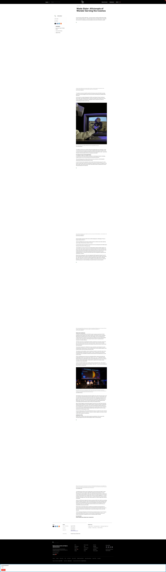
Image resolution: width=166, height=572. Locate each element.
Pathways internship (92, 500)
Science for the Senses (59, 30)
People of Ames (94, 527)
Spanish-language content (90, 406)
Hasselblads (90, 150)
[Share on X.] (55, 23)
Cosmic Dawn (82, 400)
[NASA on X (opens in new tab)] (110, 547)
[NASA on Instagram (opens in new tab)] (108, 547)
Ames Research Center (96, 526)
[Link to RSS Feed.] (61, 23)
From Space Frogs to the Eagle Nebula (60, 28)
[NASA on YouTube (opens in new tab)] (112, 547)
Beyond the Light (101, 395)
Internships (90, 527)
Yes (2, 566)
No (2, 567)
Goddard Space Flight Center (104, 526)
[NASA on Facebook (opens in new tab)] (106, 547)
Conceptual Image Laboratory (98, 406)
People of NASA (91, 526)
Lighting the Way (58, 32)
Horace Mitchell (87, 335)
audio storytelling (84, 406)
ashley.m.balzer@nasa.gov (74, 530)
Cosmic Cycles (95, 357)
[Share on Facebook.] (57, 23)
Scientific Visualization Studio (95, 334)
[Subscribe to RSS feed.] (59, 526)
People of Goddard (100, 527)
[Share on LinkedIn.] (59, 23)
